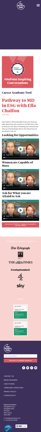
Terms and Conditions (13, 388)
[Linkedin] (35, 367)
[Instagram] (31, 367)
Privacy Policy (10, 391)
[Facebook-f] (23, 367)
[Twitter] (27, 367)
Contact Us (9, 376)
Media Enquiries (10, 380)
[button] (38, 5)
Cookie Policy (10, 395)
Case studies (9, 384)
